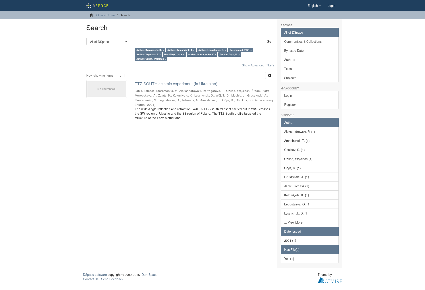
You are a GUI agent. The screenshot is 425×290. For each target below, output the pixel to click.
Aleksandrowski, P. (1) (299, 131)
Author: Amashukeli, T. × (181, 50)
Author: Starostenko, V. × (202, 54)
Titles (288, 68)
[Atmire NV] (330, 279)
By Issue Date (294, 50)
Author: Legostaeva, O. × (212, 50)
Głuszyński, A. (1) (296, 177)
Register (290, 104)
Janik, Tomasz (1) (296, 186)
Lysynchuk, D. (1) (296, 213)
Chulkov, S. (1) (294, 149)
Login (288, 95)
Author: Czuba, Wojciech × (151, 58)
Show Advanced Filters (258, 65)
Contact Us (91, 279)
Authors (289, 59)
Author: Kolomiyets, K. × (150, 50)
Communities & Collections (303, 41)
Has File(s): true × (174, 54)
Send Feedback (112, 279)
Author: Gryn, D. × (230, 54)
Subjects (290, 77)
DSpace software (95, 274)
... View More (293, 222)
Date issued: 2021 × (241, 50)
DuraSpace (149, 274)
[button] (314, 5)
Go (269, 41)
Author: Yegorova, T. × (148, 54)
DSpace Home (105, 15)
